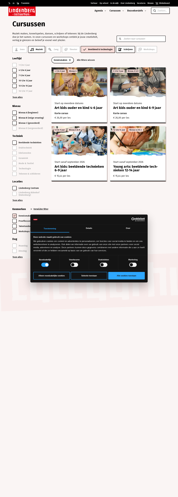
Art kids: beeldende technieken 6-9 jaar (79, 168)
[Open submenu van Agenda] (104, 11)
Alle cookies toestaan (126, 276)
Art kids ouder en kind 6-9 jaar (137, 108)
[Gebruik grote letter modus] (10, 3)
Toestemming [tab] (50, 228)
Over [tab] (128, 228)
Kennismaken (60, 60)
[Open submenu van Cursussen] (122, 11)
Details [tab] (89, 228)
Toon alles (17, 97)
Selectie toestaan (89, 276)
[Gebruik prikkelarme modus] (15, 3)
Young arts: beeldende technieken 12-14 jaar (135, 168)
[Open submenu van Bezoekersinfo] (145, 11)
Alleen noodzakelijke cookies (51, 276)
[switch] (74, 265)
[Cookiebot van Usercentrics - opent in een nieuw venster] (133, 219)
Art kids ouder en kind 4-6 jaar (78, 108)
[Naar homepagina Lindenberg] (27, 11)
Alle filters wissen (86, 60)
